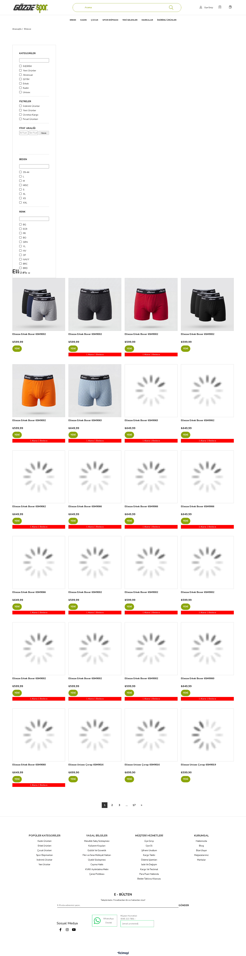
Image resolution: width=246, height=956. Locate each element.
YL (24, 246)
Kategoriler (27, 53)
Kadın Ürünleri (45, 841)
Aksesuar (28, 75)
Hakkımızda (201, 841)
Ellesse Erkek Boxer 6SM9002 (29, 334)
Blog (201, 845)
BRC (25, 263)
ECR (25, 229)
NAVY (26, 259)
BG (24, 224)
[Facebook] (60, 929)
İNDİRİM (27, 66)
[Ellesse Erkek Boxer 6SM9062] (207, 390)
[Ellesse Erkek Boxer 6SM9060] (207, 648)
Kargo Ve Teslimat (149, 869)
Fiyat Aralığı (27, 128)
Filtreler (25, 101)
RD (24, 272)
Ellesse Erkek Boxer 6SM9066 (85, 506)
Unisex (26, 92)
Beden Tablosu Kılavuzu (149, 878)
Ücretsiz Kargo (30, 114)
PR (24, 233)
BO (24, 237)
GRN (25, 242)
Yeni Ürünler (29, 70)
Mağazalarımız (201, 855)
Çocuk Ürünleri (44, 850)
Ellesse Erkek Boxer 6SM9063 (85, 420)
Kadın (26, 88)
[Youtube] (74, 929)
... (127, 805)
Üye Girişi (149, 841)
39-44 (26, 172)
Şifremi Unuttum (149, 850)
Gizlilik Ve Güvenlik (97, 850)
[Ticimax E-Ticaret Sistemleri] (123, 953)
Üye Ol (149, 845)
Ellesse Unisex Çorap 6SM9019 (198, 764)
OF (24, 255)
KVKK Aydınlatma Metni (96, 869)
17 (134, 805)
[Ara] (171, 7)
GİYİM (26, 79)
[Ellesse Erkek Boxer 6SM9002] (39, 304)
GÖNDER (184, 905)
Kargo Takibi (149, 855)
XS (24, 198)
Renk (22, 211)
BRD (25, 268)
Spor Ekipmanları (44, 855)
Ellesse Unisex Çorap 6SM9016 (85, 764)
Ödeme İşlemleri (149, 859)
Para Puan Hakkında (149, 874)
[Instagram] (67, 929)
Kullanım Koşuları (96, 845)
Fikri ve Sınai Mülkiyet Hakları (97, 855)
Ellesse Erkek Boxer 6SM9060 (197, 678)
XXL (25, 202)
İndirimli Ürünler (31, 106)
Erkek (26, 83)
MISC (25, 185)
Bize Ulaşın (201, 850)
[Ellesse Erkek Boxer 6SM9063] (95, 390)
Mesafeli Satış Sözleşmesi (96, 841)
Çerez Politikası (96, 874)
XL (24, 194)
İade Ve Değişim (149, 864)
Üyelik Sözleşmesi (97, 859)
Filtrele (43, 133)
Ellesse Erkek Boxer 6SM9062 (197, 420)
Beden (23, 159)
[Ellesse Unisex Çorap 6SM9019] (207, 735)
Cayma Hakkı (97, 864)
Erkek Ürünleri (44, 845)
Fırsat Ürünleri (30, 119)
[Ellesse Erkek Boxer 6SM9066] (95, 477)
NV (24, 250)
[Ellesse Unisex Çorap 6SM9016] (95, 735)
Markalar (201, 859)
